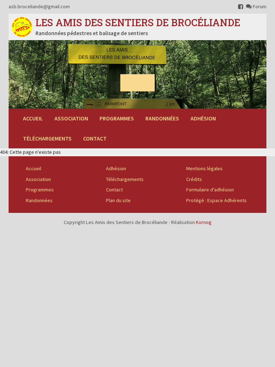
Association (71, 118)
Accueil (33, 118)
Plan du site (118, 200)
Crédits (194, 179)
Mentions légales (204, 168)
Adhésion (203, 118)
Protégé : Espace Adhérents (216, 200)
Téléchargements (47, 138)
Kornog (204, 222)
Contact (95, 138)
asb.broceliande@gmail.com (39, 6)
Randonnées (162, 118)
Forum (259, 6)
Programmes (117, 118)
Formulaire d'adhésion (210, 189)
